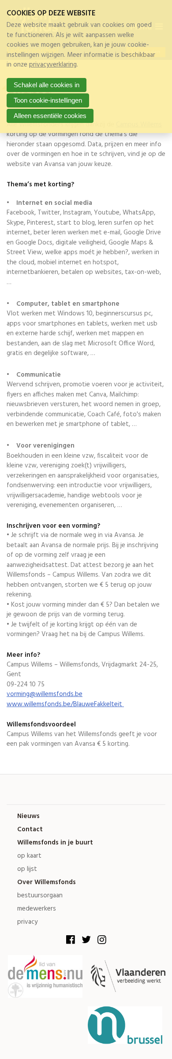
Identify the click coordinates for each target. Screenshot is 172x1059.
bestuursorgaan (40, 896)
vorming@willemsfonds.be (44, 694)
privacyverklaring (53, 64)
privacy (27, 922)
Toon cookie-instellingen (48, 100)
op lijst (27, 869)
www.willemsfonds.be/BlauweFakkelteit (65, 704)
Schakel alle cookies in (46, 85)
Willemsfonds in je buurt (55, 843)
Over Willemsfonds (46, 883)
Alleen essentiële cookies (50, 115)
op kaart (29, 856)
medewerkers (36, 909)
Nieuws (28, 816)
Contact (30, 830)
